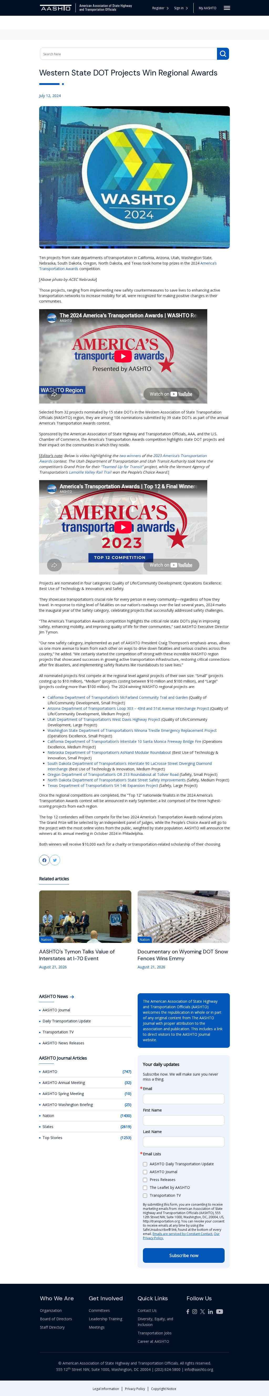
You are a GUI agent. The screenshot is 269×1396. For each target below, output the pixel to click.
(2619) (126, 1126)
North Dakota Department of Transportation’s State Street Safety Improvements (117, 779)
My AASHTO (207, 8)
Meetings (97, 1327)
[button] (181, 8)
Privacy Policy (135, 1389)
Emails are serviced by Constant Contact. (183, 1234)
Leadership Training (105, 1318)
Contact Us (147, 1310)
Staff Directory (52, 1327)
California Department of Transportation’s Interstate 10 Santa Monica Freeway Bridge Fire (124, 741)
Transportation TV (58, 1031)
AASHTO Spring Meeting (63, 1093)
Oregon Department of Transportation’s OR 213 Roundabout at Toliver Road (113, 774)
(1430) (126, 1115)
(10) (128, 1093)
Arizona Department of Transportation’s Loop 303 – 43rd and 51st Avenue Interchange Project (128, 708)
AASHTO (50, 1071)
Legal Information (106, 1389)
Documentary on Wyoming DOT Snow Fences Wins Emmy (183, 955)
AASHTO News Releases (63, 1042)
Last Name (152, 1132)
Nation (48, 1115)
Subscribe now (183, 1255)
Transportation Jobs (155, 1332)
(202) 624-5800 (167, 1369)
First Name (152, 1110)
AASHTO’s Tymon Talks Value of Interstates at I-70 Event (77, 955)
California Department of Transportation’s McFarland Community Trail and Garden (118, 697)
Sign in (179, 8)
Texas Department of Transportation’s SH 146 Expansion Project (103, 785)
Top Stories (52, 1137)
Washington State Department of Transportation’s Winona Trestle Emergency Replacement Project (132, 730)
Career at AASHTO (153, 1341)
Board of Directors (56, 1318)
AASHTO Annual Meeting (64, 1082)
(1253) (126, 1137)
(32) (128, 1082)
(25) (128, 1104)
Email (147, 1089)
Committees (99, 1310)
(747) (127, 1071)
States (48, 1126)
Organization (51, 1310)
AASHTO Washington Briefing (68, 1104)
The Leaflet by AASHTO (170, 1187)
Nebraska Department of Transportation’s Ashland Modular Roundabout (109, 752)
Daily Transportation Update (67, 1020)
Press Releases (162, 1179)
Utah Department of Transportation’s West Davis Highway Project (104, 719)
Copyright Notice (163, 1389)
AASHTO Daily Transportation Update (182, 1163)
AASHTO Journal (56, 1009)
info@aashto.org (199, 1369)
